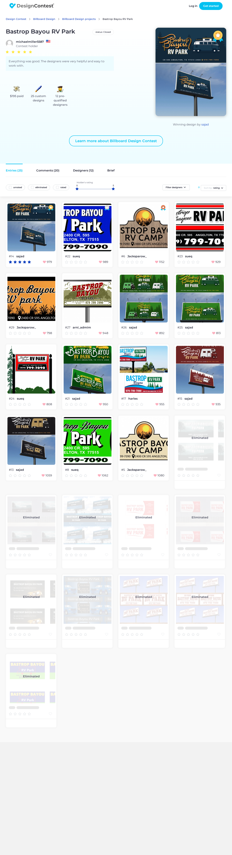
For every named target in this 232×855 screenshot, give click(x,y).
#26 (124, 327)
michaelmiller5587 (30, 41)
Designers (83, 170)
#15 (180, 398)
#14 (12, 256)
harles (133, 398)
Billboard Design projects (79, 19)
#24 (12, 398)
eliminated (41, 187)
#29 (12, 327)
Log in (193, 6)
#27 (68, 327)
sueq (76, 256)
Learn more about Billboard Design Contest (116, 141)
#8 (67, 469)
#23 (180, 256)
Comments (47, 170)
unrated (17, 187)
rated (63, 187)
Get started (211, 6)
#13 (11, 469)
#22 (68, 256)
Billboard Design (44, 19)
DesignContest (31, 6)
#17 (124, 398)
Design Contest (16, 19)
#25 (180, 327)
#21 (68, 398)
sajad (205, 124)
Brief (111, 170)
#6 (123, 256)
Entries (14, 170)
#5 (123, 469)
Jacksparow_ (137, 256)
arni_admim (82, 327)
